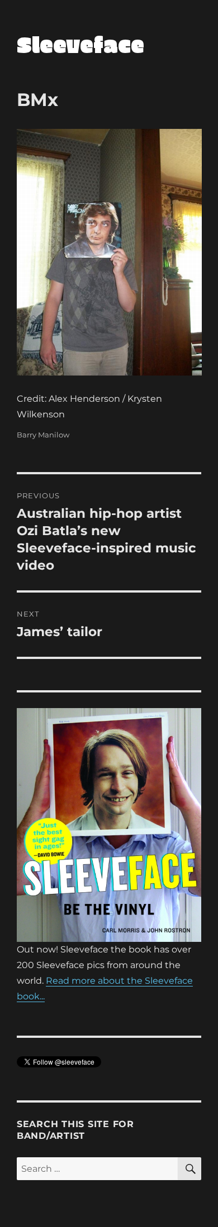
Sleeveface (80, 44)
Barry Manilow (43, 434)
